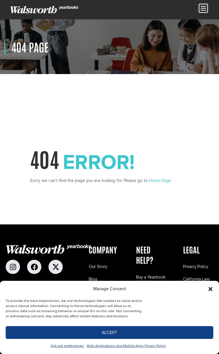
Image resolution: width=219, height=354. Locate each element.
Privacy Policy (195, 266)
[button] (210, 289)
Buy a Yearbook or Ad (150, 280)
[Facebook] (34, 267)
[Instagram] (13, 267)
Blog (93, 279)
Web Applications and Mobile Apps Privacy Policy (126, 346)
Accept (109, 332)
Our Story (98, 266)
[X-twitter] (55, 267)
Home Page (160, 180)
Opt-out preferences (67, 346)
